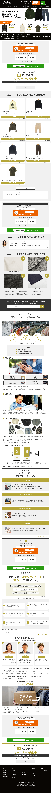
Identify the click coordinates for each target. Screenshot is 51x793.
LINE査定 (42, 3)
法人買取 (13, 777)
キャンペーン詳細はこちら (25, 87)
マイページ (48, 3)
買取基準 (16, 6)
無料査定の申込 (35, 3)
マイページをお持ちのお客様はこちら (25, 53)
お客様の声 (41, 6)
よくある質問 (33, 773)
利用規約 (42, 772)
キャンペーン (28, 6)
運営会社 (47, 6)
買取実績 (9, 6)
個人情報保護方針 (44, 770)
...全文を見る (45, 247)
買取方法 (22, 6)
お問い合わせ (33, 775)
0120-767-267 (27, 2)
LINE (33, 58)
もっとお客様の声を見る (43, 634)
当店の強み (35, 6)
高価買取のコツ (5, 776)
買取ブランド (3, 6)
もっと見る (25, 188)
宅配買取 (13, 770)
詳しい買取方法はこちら (43, 536)
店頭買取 (13, 772)
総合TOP (4, 768)
